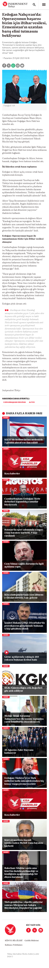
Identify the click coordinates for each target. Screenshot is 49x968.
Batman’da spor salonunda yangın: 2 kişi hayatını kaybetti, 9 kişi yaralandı (23, 533)
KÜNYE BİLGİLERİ (13, 941)
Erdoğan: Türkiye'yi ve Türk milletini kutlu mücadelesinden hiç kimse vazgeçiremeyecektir (24, 781)
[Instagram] (40, 930)
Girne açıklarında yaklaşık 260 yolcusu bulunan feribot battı (21, 658)
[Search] (34, 4)
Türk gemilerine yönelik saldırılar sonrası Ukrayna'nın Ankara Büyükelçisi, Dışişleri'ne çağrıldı (23, 905)
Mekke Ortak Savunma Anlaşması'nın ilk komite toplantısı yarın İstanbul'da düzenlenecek (24, 719)
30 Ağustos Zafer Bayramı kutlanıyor (18, 751)
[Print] (22, 66)
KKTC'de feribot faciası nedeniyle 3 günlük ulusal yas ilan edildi (23, 441)
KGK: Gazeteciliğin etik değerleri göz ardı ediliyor (23, 689)
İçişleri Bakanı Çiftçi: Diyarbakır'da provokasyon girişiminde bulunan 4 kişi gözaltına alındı (24, 626)
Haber (5, 418)
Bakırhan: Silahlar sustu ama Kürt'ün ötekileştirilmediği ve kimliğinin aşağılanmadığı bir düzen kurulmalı (21, 872)
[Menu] (44, 4)
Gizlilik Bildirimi (31, 941)
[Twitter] (34, 930)
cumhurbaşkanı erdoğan (14, 402)
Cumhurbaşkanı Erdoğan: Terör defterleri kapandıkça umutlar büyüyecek (22, 502)
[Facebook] (28, 930)
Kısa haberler (12, 474)
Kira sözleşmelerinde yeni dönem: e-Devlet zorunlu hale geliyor (24, 596)
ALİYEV (32, 402)
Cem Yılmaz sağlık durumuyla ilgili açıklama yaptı (24, 565)
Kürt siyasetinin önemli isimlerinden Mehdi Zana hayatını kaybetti (23, 843)
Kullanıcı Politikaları (13, 945)
